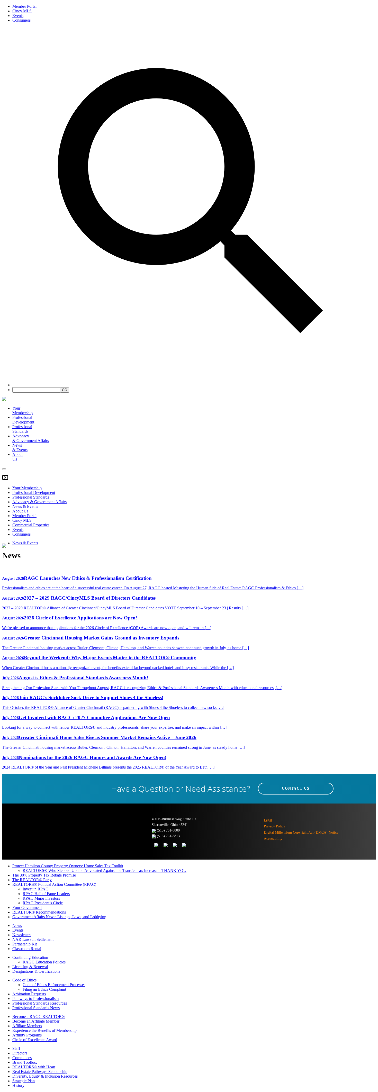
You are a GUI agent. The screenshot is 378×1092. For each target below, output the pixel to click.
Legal (268, 820)
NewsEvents (20, 447)
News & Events (25, 506)
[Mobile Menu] (4, 469)
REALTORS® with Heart (33, 1067)
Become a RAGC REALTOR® (38, 1016)
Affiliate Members (27, 1026)
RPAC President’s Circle (43, 903)
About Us (20, 511)
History (18, 1085)
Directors (19, 1053)
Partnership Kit (24, 944)
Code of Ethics (24, 980)
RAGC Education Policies (44, 962)
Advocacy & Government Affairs (39, 502)
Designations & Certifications (36, 971)
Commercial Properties (30, 525)
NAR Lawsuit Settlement (32, 939)
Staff (16, 1048)
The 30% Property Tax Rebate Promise (44, 875)
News (17, 925)
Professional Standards (22, 429)
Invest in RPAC (35, 889)
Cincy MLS (22, 11)
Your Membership (22, 410)
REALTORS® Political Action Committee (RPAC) (54, 884)
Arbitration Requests (29, 994)
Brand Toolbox (24, 1062)
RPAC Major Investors (41, 898)
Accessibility (273, 839)
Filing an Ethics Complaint (44, 989)
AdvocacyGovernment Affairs (30, 438)
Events (17, 15)
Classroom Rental (26, 948)
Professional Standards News (36, 1008)
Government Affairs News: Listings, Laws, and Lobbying (59, 917)
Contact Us (295, 788)
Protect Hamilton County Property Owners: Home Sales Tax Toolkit (67, 866)
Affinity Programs (27, 1035)
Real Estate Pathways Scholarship (39, 1071)
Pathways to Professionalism (35, 998)
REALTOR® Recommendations (39, 912)
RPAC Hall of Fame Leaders (46, 893)
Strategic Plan (23, 1081)
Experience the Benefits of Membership (44, 1030)
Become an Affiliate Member (35, 1021)
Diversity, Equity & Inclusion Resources (45, 1076)
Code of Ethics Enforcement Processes (54, 984)
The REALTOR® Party (32, 880)
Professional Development (23, 419)
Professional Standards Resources (39, 1003)
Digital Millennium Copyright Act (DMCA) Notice (301, 832)
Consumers (21, 20)
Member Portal (24, 6)
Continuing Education (30, 957)
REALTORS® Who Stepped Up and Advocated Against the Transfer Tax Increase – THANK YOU (104, 870)
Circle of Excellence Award (34, 1039)
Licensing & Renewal (30, 966)
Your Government (27, 907)
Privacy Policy (274, 826)
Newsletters (21, 935)
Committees (22, 1057)
